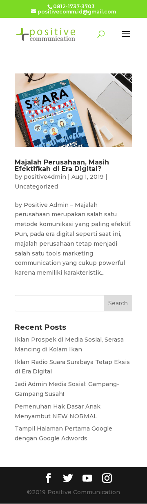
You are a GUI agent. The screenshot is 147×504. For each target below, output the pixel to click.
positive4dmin (45, 176)
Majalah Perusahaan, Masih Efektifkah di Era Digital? (62, 165)
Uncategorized (36, 186)
